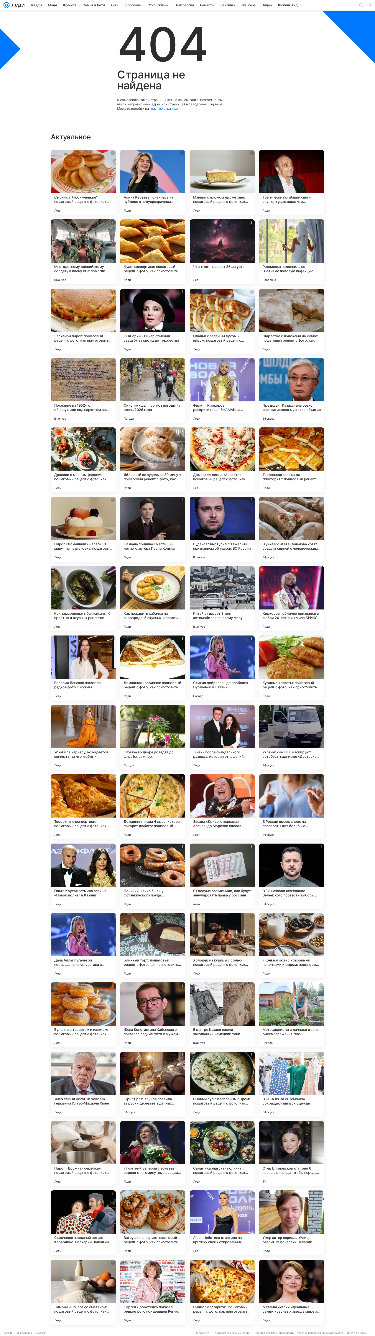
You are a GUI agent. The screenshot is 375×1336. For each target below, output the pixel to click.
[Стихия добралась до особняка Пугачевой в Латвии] (222, 668)
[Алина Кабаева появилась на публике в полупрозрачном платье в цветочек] (152, 182)
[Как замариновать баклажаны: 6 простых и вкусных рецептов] (83, 598)
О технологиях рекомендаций (231, 1332)
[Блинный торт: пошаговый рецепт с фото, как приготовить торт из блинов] (152, 945)
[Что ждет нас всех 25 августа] (222, 251)
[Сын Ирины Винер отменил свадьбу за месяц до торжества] (152, 321)
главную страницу (164, 108)
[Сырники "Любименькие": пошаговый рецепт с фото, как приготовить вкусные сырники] (83, 182)
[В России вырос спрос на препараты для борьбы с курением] (291, 806)
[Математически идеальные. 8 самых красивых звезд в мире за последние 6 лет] (291, 1292)
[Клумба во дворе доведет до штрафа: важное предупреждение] (152, 737)
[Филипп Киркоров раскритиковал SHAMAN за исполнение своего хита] (222, 390)
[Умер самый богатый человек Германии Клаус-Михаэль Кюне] (83, 1084)
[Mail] (6, 5)
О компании (24, 1332)
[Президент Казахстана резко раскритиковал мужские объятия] (291, 390)
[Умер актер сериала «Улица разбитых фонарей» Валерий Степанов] (291, 1222)
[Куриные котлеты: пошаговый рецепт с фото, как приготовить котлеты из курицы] (291, 668)
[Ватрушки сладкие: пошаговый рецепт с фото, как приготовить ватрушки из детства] (152, 1222)
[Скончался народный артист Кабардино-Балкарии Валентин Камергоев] (83, 1222)
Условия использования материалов (320, 1332)
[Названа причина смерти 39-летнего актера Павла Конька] (152, 529)
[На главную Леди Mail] (17, 5)
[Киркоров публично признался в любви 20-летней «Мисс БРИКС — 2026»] (291, 598)
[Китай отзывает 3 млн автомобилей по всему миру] (222, 598)
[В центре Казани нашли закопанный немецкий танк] (222, 1014)
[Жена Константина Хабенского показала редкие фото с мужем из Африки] (152, 1014)
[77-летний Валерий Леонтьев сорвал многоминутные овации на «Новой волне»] (152, 1153)
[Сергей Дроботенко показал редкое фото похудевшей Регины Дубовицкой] (152, 1292)
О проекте (202, 1332)
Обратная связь (357, 1332)
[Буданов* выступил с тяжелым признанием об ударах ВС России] (222, 529)
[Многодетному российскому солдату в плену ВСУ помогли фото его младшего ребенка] (83, 251)
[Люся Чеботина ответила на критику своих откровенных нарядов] (222, 1222)
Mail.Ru (8, 1332)
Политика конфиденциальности (274, 1332)
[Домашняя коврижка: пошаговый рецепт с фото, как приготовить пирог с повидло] (152, 668)
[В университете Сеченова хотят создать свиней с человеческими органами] (291, 529)
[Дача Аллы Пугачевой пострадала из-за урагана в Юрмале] (83, 945)
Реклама (40, 1332)
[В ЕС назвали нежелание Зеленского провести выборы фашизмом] (291, 876)
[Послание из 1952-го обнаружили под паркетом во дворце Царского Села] (83, 390)
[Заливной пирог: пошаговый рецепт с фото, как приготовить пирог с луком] (83, 321)
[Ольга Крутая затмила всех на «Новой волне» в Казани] (83, 876)
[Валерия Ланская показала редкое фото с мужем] (83, 668)
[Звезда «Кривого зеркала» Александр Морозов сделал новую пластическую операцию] (222, 806)
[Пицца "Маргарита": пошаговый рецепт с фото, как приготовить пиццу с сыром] (222, 1292)
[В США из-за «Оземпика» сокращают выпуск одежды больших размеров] (291, 1084)
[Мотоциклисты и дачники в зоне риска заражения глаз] (291, 1014)
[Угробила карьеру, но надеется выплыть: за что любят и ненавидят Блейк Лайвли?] (83, 737)
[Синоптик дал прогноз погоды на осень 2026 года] (152, 390)
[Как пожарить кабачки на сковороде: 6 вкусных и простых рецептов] (152, 598)
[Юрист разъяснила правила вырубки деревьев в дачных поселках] (152, 1084)
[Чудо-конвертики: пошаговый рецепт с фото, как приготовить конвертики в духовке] (152, 251)
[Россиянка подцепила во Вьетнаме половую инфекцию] (291, 251)
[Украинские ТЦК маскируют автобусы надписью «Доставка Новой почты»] (291, 737)
